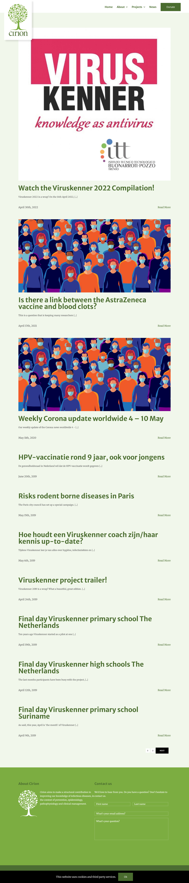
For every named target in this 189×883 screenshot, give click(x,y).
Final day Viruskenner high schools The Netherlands (81, 667)
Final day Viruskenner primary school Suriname (78, 712)
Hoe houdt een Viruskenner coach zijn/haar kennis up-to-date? (88, 538)
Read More (164, 207)
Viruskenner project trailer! (62, 580)
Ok (125, 876)
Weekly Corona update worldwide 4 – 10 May (91, 418)
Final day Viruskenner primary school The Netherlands (85, 622)
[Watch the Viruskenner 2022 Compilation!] (94, 104)
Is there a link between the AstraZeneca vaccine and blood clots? (82, 303)
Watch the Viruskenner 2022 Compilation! (86, 188)
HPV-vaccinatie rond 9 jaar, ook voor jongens (91, 457)
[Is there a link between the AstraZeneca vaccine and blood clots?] (94, 255)
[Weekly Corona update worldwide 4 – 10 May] (94, 374)
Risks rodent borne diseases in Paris (76, 496)
